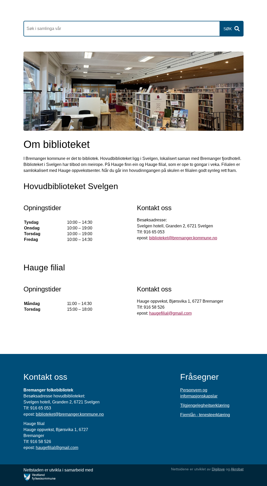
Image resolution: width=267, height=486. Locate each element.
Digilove (218, 469)
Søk (227, 29)
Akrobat (237, 469)
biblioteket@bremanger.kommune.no (183, 238)
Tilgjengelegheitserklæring (204, 405)
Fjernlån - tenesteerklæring (205, 415)
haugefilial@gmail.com (170, 313)
